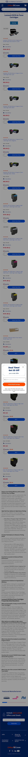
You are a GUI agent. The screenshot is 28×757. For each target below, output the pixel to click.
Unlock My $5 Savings (14, 384)
